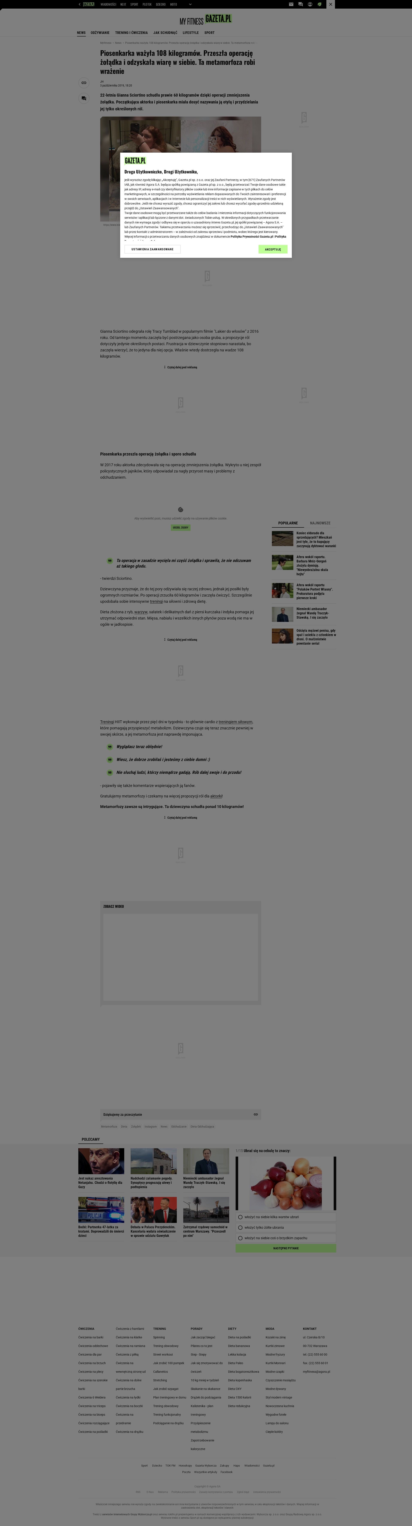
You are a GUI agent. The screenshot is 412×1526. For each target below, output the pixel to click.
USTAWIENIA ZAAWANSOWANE (152, 249)
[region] (206, 205)
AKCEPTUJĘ (273, 249)
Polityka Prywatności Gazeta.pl (252, 236)
